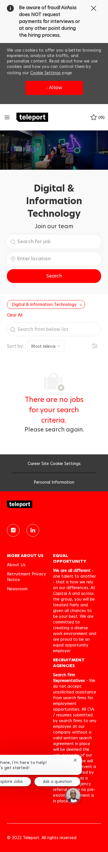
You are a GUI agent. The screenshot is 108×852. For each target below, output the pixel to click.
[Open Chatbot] (73, 795)
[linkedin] (32, 530)
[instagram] (13, 530)
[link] (54, 504)
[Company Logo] (32, 117)
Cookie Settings (45, 73)
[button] (54, 276)
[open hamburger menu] (7, 117)
